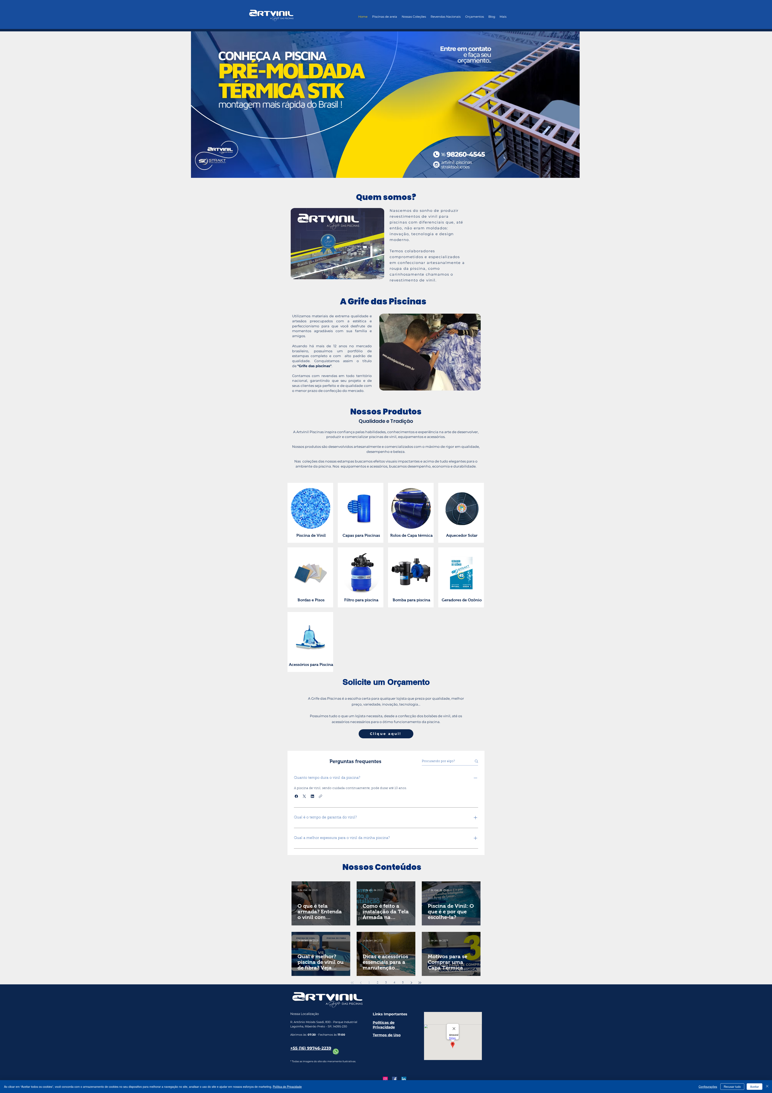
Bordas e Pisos (311, 600)
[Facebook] (394, 1079)
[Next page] (411, 982)
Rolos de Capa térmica (411, 535)
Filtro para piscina (361, 600)
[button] (296, 796)
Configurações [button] (708, 1087)
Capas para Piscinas (361, 535)
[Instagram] (385, 1079)
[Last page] (419, 982)
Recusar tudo (732, 1087)
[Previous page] (360, 982)
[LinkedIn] (403, 1079)
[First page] (352, 982)
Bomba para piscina (411, 600)
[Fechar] (767, 1086)
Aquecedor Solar (461, 535)
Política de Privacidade (287, 1087)
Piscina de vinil (438, 898)
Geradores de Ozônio (462, 600)
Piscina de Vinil (311, 535)
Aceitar (754, 1087)
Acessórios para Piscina (311, 664)
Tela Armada (371, 898)
